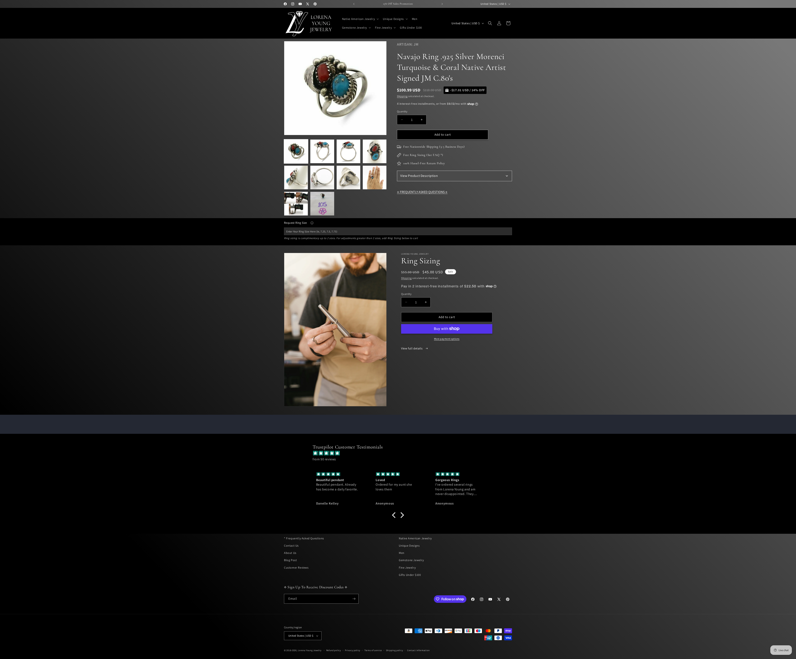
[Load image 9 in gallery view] (296, 204)
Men (401, 553)
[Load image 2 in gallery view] (322, 151)
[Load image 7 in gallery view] (348, 177)
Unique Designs (409, 545)
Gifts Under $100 (410, 575)
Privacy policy (352, 650)
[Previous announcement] (353, 4)
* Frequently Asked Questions (304, 538)
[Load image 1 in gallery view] (296, 151)
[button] (360, 19)
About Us (290, 553)
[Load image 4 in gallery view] (375, 151)
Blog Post (290, 560)
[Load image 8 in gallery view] (375, 177)
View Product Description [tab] (419, 176)
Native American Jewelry (415, 538)
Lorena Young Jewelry (310, 650)
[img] (400, 453)
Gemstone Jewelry (411, 560)
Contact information (418, 650)
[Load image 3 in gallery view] (348, 151)
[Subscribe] (353, 599)
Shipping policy (394, 650)
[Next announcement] (442, 4)
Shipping (402, 96)
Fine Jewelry (407, 567)
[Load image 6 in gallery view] (322, 177)
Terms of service (373, 650)
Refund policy (333, 650)
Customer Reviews (296, 567)
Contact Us (291, 545)
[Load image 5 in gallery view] (296, 177)
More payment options (447, 338)
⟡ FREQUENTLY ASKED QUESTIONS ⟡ (422, 192)
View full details (412, 348)
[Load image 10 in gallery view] (322, 204)
